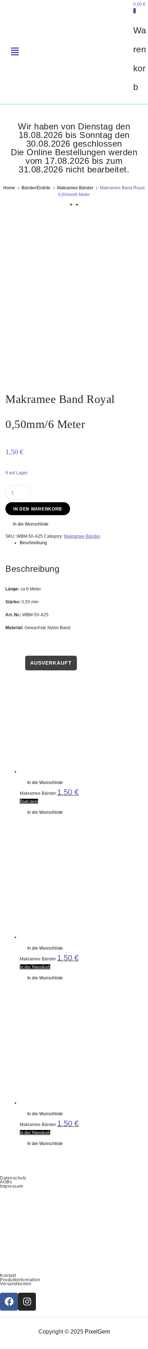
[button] (26, 524)
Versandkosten (16, 1284)
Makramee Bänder (75, 187)
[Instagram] (27, 1302)
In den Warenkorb (37, 509)
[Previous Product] (71, 205)
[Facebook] (9, 1302)
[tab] (81, 543)
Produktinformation (20, 1280)
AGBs (6, 1182)
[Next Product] (76, 205)
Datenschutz (13, 1178)
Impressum (11, 1186)
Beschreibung (33, 542)
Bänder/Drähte (36, 187)
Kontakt (8, 1275)
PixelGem (97, 1332)
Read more (29, 801)
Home (9, 187)
